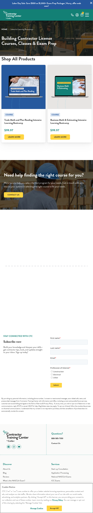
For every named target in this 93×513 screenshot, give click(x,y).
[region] (46, 498)
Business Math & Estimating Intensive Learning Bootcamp (68, 121)
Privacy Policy (57, 500)
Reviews (6, 476)
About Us (6, 469)
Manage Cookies (36, 508)
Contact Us (13, 194)
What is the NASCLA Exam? (14, 480)
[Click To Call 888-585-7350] (72, 14)
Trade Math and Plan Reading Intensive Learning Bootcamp (23, 121)
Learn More (14, 137)
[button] (87, 15)
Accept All (54, 508)
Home (4, 29)
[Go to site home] (16, 435)
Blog (4, 472)
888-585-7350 (57, 438)
